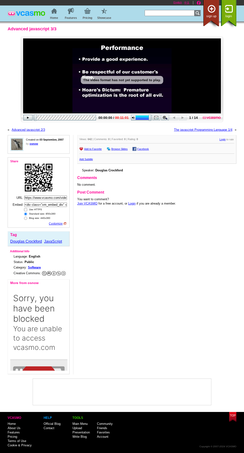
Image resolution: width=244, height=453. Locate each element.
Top (233, 415)
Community (105, 424)
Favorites (103, 432)
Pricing (12, 436)
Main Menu (80, 424)
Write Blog (79, 436)
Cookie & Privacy (20, 445)
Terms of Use (17, 441)
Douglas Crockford (26, 241)
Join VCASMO (87, 203)
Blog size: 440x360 (39, 218)
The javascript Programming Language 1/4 (203, 130)
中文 (186, 2)
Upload (77, 428)
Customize (56, 223)
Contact (49, 428)
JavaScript (53, 241)
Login (228, 16)
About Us (14, 428)
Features (14, 432)
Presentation (81, 432)
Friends (102, 428)
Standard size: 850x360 (42, 213)
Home (12, 424)
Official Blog (52, 424)
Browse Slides (119, 148)
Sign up (211, 16)
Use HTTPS (35, 209)
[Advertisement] (122, 392)
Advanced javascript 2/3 (28, 130)
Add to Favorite (93, 148)
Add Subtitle (86, 159)
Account (102, 436)
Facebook (199, 3)
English (177, 2)
